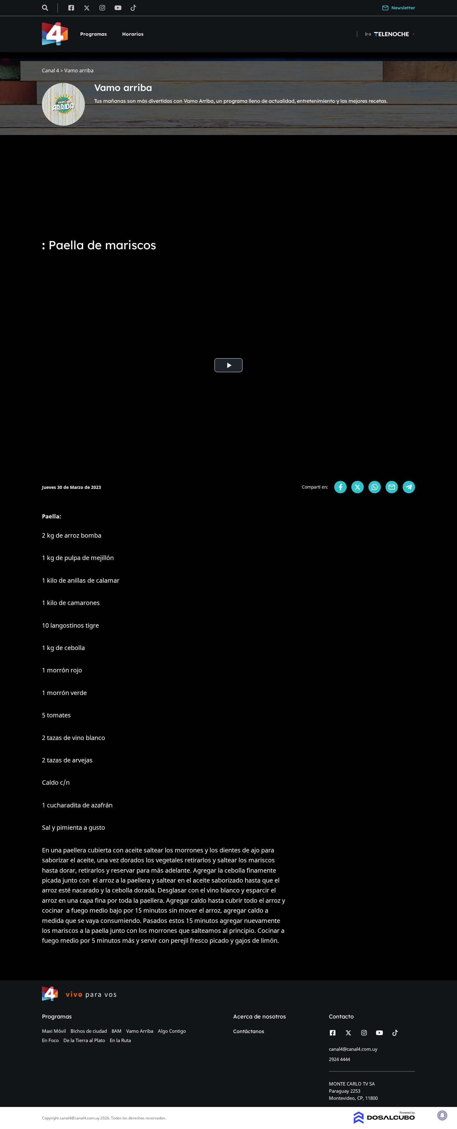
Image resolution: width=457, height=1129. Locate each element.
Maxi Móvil (54, 1031)
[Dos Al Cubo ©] (384, 1122)
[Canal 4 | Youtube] (118, 7)
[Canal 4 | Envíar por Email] (391, 487)
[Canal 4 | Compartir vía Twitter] (357, 487)
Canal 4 (50, 71)
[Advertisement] (228, 186)
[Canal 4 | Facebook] (71, 7)
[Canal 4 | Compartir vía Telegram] (409, 487)
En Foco (50, 1040)
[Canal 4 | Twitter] (87, 7)
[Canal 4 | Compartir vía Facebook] (340, 487)
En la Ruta (120, 1040)
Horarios (132, 34)
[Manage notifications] (442, 1115)
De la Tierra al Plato (84, 1040)
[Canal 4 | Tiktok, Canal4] (133, 7)
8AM (117, 1031)
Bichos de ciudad (89, 1031)
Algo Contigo (172, 1031)
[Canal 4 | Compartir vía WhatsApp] (374, 487)
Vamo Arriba (139, 1031)
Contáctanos (248, 1031)
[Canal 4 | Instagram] (102, 7)
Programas (93, 34)
